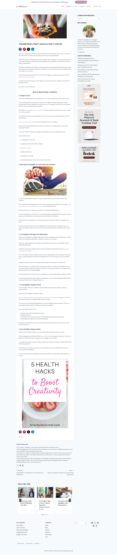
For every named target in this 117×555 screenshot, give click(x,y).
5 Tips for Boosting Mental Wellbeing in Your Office (26, 503)
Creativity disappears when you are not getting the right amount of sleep (38, 297)
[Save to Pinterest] (24, 49)
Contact (47, 530)
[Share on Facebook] (20, 49)
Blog (46, 527)
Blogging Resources (21, 532)
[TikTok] (96, 526)
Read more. (82, 52)
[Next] (70, 500)
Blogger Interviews (21, 534)
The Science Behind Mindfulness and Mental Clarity (64, 503)
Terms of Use (29, 543)
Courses (95, 6)
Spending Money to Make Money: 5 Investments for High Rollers (29, 472)
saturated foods (45, 336)
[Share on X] (28, 49)
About (63, 6)
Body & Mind (21, 41)
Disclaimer (36, 543)
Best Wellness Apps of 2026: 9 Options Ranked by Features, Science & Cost (44, 505)
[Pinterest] (98, 523)
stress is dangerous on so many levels (34, 110)
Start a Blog (19, 525)
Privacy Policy (20, 543)
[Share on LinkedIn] (32, 49)
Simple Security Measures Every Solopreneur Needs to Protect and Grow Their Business (88, 60)
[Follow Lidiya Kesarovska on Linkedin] (20, 465)
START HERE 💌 (81, 2)
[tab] (42, 514)
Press (46, 537)
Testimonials (48, 534)
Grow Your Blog (20, 527)
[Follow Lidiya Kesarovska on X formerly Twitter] (17, 465)
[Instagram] (92, 523)
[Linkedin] (93, 526)
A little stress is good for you (26, 122)
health (20, 437)
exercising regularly (26, 148)
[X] (95, 523)
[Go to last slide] (20, 500)
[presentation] (26, 492)
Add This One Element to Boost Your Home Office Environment (60, 472)
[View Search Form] (100, 6)
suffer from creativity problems (27, 77)
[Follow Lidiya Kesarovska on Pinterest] (23, 465)
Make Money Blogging (22, 530)
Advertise (47, 532)
